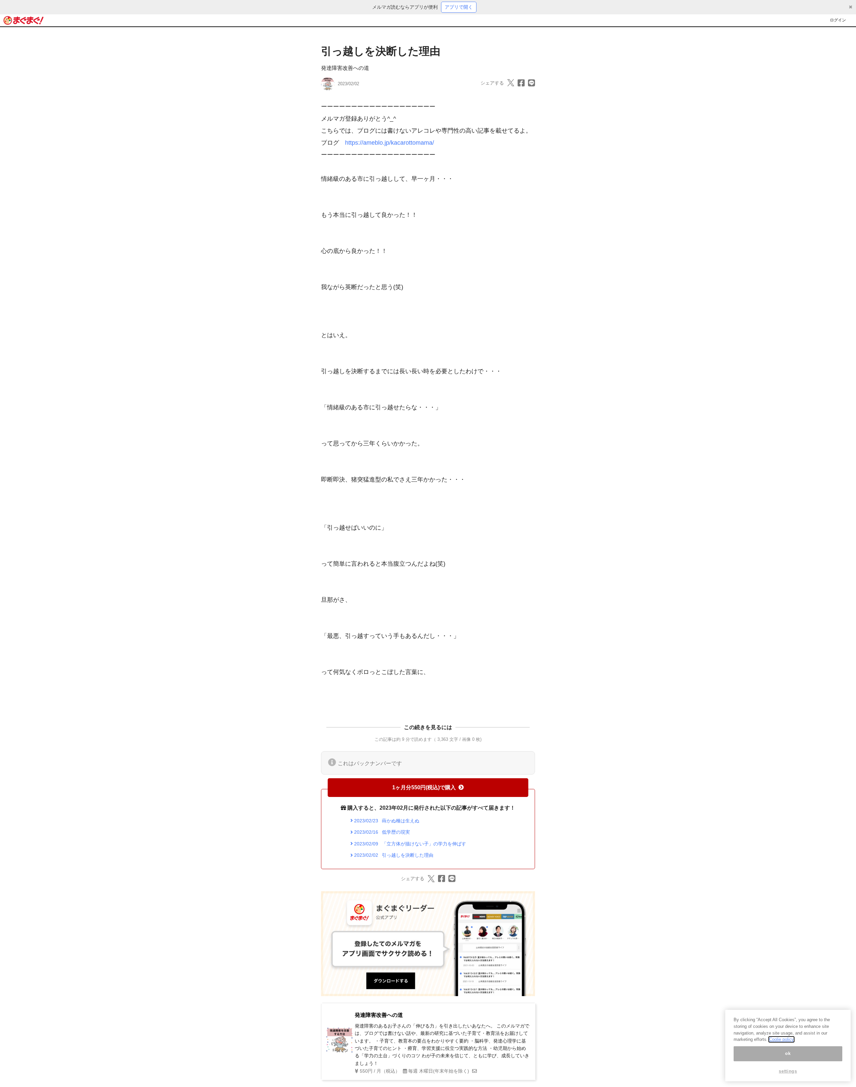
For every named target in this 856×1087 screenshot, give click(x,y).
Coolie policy (781, 1039)
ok (787, 1053)
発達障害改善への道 (345, 68)
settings (788, 1071)
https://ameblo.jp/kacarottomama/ (389, 142)
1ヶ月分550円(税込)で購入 (424, 787)
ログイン (838, 20)
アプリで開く (459, 7)
